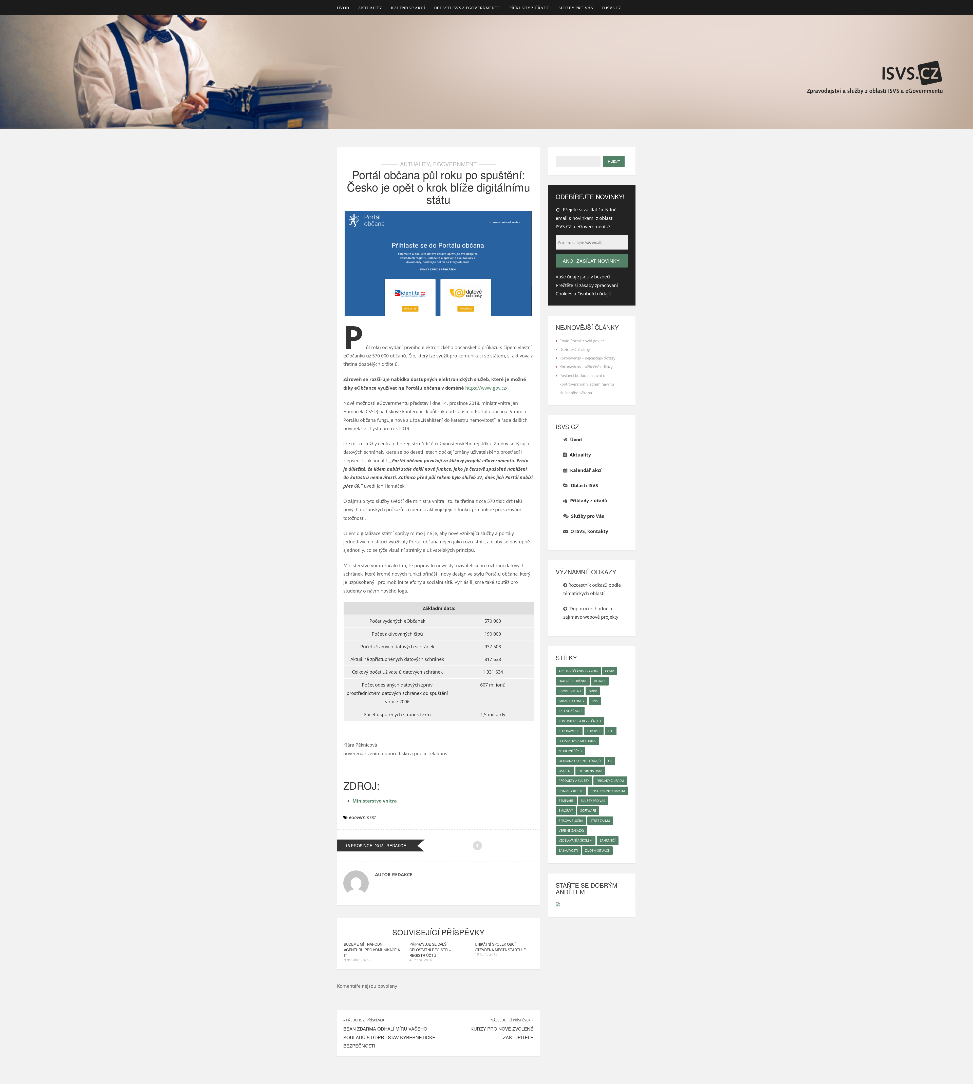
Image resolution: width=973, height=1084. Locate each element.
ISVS (595, 701)
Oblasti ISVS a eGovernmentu (467, 8)
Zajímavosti (568, 850)
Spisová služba (571, 821)
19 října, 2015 (486, 954)
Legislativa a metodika (577, 741)
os (610, 761)
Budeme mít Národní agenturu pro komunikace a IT (372, 950)
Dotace (600, 681)
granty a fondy (571, 701)
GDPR (593, 691)
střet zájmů (600, 821)
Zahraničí (607, 840)
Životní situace (597, 850)
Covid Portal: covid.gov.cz (581, 340)
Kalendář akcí (408, 8)
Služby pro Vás (575, 8)
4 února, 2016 (420, 960)
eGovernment (455, 164)
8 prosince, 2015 (357, 960)
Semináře (566, 800)
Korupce (594, 731)
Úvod (343, 8)
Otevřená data (590, 771)
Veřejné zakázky (571, 830)
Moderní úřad (570, 751)
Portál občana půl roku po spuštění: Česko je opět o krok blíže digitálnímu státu (438, 186)
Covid (609, 671)
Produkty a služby (574, 780)
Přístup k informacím (608, 791)
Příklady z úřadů (529, 8)
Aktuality (370, 8)
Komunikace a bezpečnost (580, 721)
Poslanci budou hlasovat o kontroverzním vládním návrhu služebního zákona (586, 384)
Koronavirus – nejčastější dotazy (587, 357)
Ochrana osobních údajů (580, 761)
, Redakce (395, 845)
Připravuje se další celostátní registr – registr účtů (430, 950)
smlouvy (566, 810)
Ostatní (565, 771)
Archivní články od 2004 (578, 671)
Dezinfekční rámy (574, 349)
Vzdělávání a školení (575, 840)
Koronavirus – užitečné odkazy (586, 366)
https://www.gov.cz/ (486, 388)
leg (610, 731)
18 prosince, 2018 (364, 845)
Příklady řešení (571, 791)
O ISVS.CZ (611, 8)
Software (588, 810)
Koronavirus (569, 731)
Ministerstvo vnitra (374, 801)
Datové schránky (573, 681)
